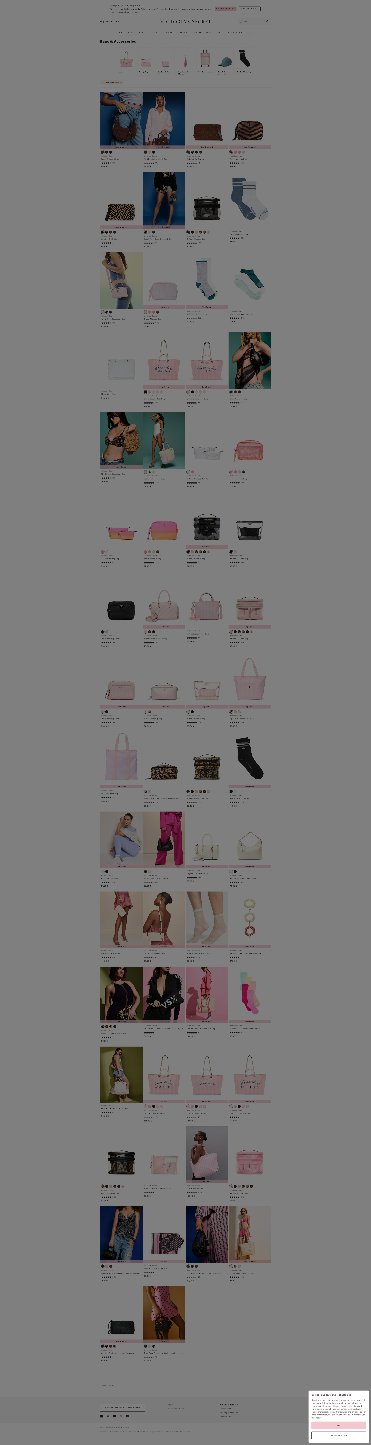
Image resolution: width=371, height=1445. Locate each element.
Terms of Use (359, 1415)
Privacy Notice (342, 1415)
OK (339, 1425)
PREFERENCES (338, 1435)
